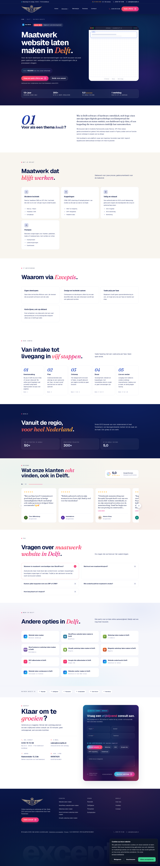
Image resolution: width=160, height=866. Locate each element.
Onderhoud (105, 751)
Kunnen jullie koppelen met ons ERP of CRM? (41, 584)
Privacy (66, 832)
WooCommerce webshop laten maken (68, 813)
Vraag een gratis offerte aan (35, 78)
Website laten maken (65, 802)
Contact (93, 8)
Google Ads (124, 747)
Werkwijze (75, 8)
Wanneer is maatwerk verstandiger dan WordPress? (44, 566)
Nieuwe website (94, 747)
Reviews (85, 8)
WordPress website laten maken (69, 805)
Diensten (64, 9)
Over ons (118, 802)
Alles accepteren (147, 859)
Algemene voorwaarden (56, 832)
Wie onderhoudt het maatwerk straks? (98, 584)
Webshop (107, 747)
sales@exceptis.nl (133, 832)
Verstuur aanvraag (124, 774)
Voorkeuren (130, 859)
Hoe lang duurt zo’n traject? (34, 592)
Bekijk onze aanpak (59, 78)
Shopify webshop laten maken (68, 818)
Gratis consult (30, 820)
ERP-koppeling (93, 751)
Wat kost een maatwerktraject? (96, 566)
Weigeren (117, 859)
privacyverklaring (107, 774)
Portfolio (118, 805)
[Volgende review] (138, 505)
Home (56, 8)
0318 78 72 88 (115, 9)
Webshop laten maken (65, 809)
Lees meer (101, 511)
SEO (115, 747)
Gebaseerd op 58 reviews (130, 475)
